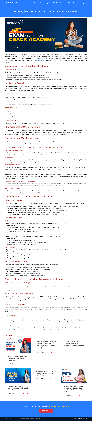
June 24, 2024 (11, 394)
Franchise (76, 3)
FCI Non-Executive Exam (39, 60)
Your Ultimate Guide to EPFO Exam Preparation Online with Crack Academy (18, 388)
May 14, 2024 (67, 349)
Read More (25, 364)
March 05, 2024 (40, 352)
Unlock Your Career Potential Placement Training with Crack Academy (17, 358)
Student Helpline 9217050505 (49, 3)
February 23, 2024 (40, 379)
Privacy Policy (42, 418)
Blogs (83, 3)
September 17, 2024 (68, 395)
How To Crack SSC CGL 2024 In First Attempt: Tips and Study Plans (45, 373)
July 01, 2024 (11, 364)
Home (36, 3)
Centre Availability (65, 3)
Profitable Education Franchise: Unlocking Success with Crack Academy (74, 343)
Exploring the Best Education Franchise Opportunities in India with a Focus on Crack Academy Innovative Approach (46, 345)
